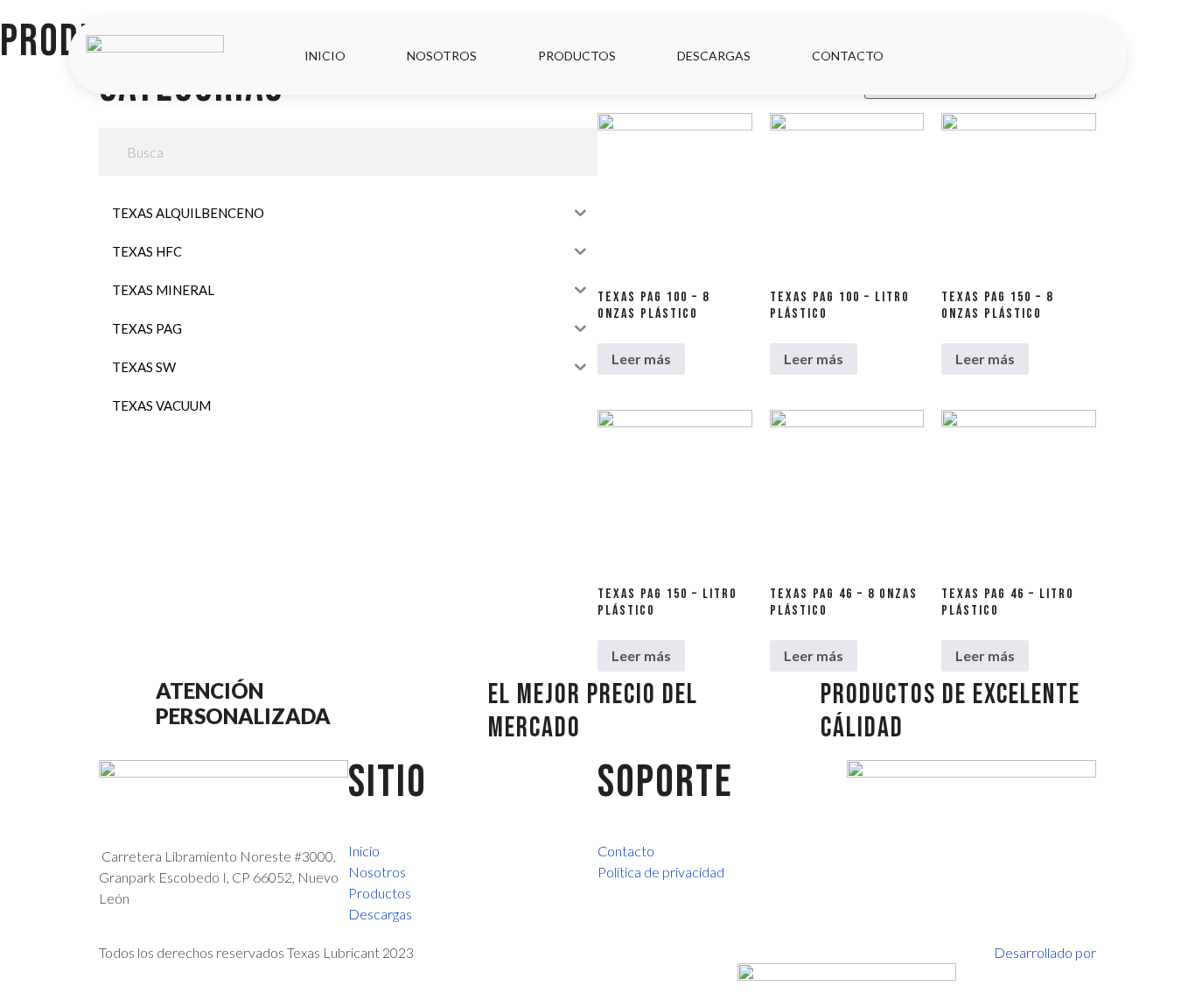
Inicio (325, 55)
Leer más (641, 358)
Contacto (848, 55)
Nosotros (442, 55)
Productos (577, 55)
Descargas (714, 55)
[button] (1087, 56)
